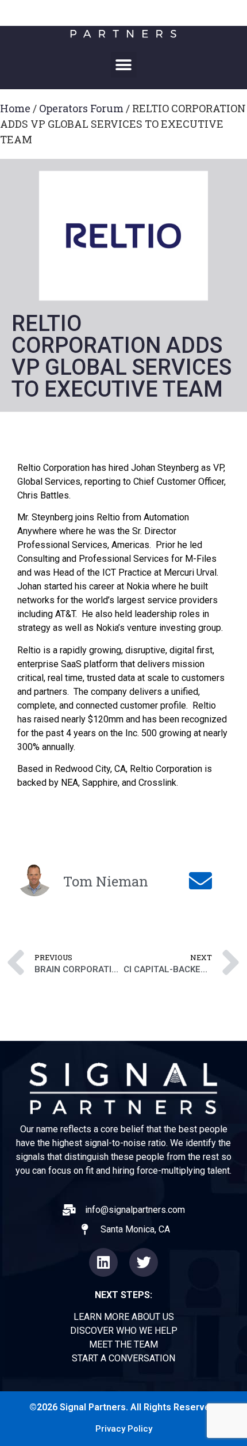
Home (15, 108)
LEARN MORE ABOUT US (124, 1316)
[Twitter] (143, 1262)
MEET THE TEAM (123, 1344)
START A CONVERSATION (123, 1358)
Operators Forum (81, 108)
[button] (124, 65)
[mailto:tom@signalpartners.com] (202, 880)
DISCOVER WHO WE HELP (123, 1330)
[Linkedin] (103, 1262)
